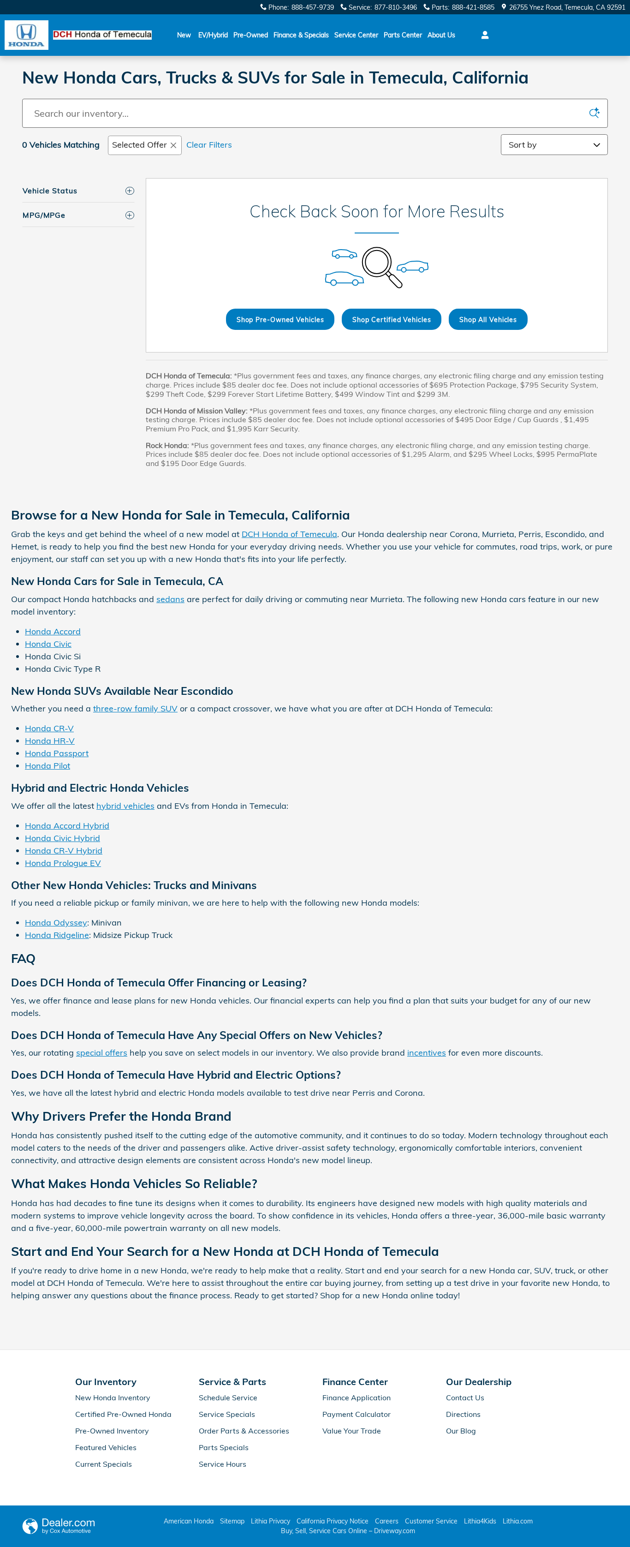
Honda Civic (48, 644)
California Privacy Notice (332, 1521)
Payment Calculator (356, 1414)
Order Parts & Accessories (244, 1430)
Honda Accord (53, 631)
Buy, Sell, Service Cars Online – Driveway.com (348, 1531)
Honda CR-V (49, 728)
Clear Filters (209, 144)
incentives (426, 1052)
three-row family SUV (135, 708)
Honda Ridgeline (57, 935)
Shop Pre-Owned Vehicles (280, 319)
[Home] (26, 35)
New (184, 35)
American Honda (189, 1521)
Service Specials (227, 1414)
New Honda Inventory (112, 1397)
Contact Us (465, 1397)
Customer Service (431, 1521)
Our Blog (461, 1430)
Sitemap (232, 1521)
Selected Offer (139, 144)
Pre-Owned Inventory (112, 1430)
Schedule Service (228, 1397)
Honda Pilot (47, 765)
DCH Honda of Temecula (289, 534)
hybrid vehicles (125, 805)
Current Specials (103, 1464)
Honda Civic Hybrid (62, 838)
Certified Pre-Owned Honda (123, 1414)
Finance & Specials (301, 35)
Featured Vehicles (106, 1447)
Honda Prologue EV (63, 863)
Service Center (356, 35)
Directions (463, 1414)
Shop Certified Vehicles (391, 319)
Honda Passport (57, 753)
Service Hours (222, 1464)
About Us (441, 35)
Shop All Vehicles (488, 319)
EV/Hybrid (213, 35)
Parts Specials (224, 1447)
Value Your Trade (351, 1430)
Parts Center (403, 35)
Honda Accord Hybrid (67, 825)
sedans (170, 599)
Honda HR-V (50, 740)
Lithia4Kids (480, 1521)
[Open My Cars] (483, 35)
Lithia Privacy (270, 1521)
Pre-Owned (250, 35)
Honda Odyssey (56, 922)
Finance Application (356, 1397)
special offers (101, 1052)
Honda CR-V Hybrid (63, 850)
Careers (386, 1521)
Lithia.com (518, 1521)
